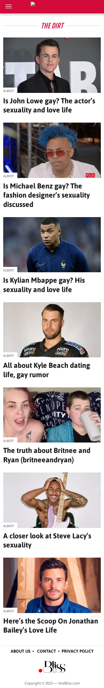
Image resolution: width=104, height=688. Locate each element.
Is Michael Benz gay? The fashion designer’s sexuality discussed (46, 195)
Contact (46, 651)
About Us (20, 651)
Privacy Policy (78, 651)
